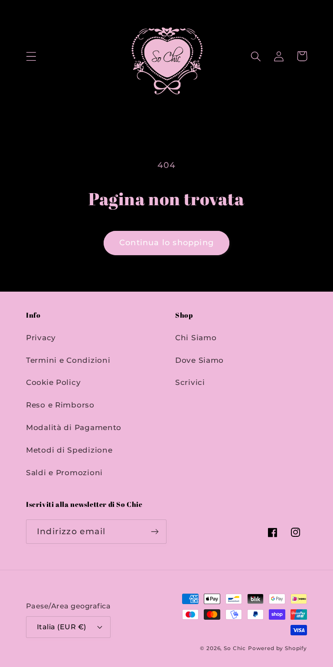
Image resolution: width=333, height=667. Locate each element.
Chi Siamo (195, 337)
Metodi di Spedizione (69, 450)
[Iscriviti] (154, 531)
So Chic (235, 648)
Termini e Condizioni (68, 360)
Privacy (41, 337)
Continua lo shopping (166, 242)
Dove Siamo (199, 360)
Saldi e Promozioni (64, 472)
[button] (31, 56)
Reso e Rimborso (60, 405)
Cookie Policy (53, 382)
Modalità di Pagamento (73, 427)
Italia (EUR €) (61, 627)
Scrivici (190, 382)
